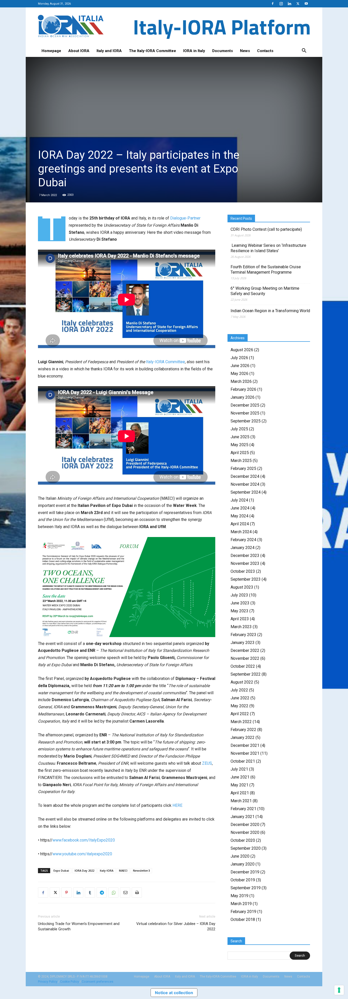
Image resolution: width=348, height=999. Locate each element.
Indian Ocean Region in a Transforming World (270, 310)
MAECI (123, 870)
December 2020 (245, 824)
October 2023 (243, 571)
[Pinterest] (66, 892)
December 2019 (245, 872)
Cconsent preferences (97, 981)
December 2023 (245, 555)
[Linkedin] (289, 3)
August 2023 (242, 587)
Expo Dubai (61, 870)
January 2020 (243, 864)
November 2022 (245, 658)
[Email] (125, 892)
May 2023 (239, 610)
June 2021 (240, 777)
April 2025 (240, 452)
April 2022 (240, 713)
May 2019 (239, 895)
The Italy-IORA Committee (152, 50)
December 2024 (245, 476)
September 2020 (246, 848)
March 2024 (241, 531)
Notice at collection (174, 992)
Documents (222, 50)
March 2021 (241, 800)
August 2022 (242, 682)
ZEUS (207, 763)
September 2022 (246, 674)
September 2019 (246, 887)
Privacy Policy (47, 981)
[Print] (137, 892)
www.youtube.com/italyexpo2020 (82, 853)
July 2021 (239, 769)
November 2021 (245, 753)
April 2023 (240, 618)
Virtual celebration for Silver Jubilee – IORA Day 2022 (175, 926)
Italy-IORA (106, 870)
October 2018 (243, 919)
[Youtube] (306, 3)
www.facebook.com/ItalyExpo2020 (83, 840)
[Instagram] (281, 3)
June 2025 (240, 436)
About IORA (78, 50)
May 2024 (239, 516)
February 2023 (243, 634)
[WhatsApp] (113, 892)
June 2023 (240, 603)
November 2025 (245, 413)
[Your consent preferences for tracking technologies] (339, 990)
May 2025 (239, 444)
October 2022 (243, 666)
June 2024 (240, 508)
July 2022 (239, 690)
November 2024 (245, 484)
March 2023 (241, 626)
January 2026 (243, 397)
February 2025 (243, 468)
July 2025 (239, 429)
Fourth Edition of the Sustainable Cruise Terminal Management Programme (266, 269)
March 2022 (241, 721)
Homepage (51, 50)
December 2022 (245, 650)
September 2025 (246, 421)
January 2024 (243, 547)
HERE (177, 805)
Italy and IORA (109, 50)
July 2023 (239, 595)
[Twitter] (298, 3)
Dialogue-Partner (185, 218)
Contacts (265, 50)
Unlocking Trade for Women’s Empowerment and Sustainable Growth (78, 926)
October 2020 (243, 840)
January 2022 (243, 737)
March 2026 (241, 381)
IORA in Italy (194, 50)
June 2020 (240, 856)
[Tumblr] (90, 892)
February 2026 (243, 389)
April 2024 (240, 523)
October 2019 (243, 880)
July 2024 (239, 500)
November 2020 (245, 832)
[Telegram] (102, 892)
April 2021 (240, 792)
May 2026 (239, 373)
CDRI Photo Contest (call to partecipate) (266, 229)
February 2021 (243, 808)
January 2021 (243, 816)
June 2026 (240, 365)
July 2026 (239, 357)
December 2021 (245, 745)
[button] (304, 51)
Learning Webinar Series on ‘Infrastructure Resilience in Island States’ (268, 248)
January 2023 (243, 642)
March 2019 (241, 903)
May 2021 (239, 785)
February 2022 (243, 729)
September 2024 (246, 492)
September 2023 (246, 579)
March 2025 (241, 460)
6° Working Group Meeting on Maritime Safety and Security (265, 291)
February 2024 (243, 539)
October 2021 (243, 761)
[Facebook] (272, 3)
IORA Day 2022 (84, 870)
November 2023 (245, 563)
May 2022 (239, 705)
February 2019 (243, 911)
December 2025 (245, 405)
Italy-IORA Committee (165, 361)
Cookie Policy (69, 981)
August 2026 (242, 349)
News (245, 50)
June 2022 (240, 698)
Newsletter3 (141, 870)
